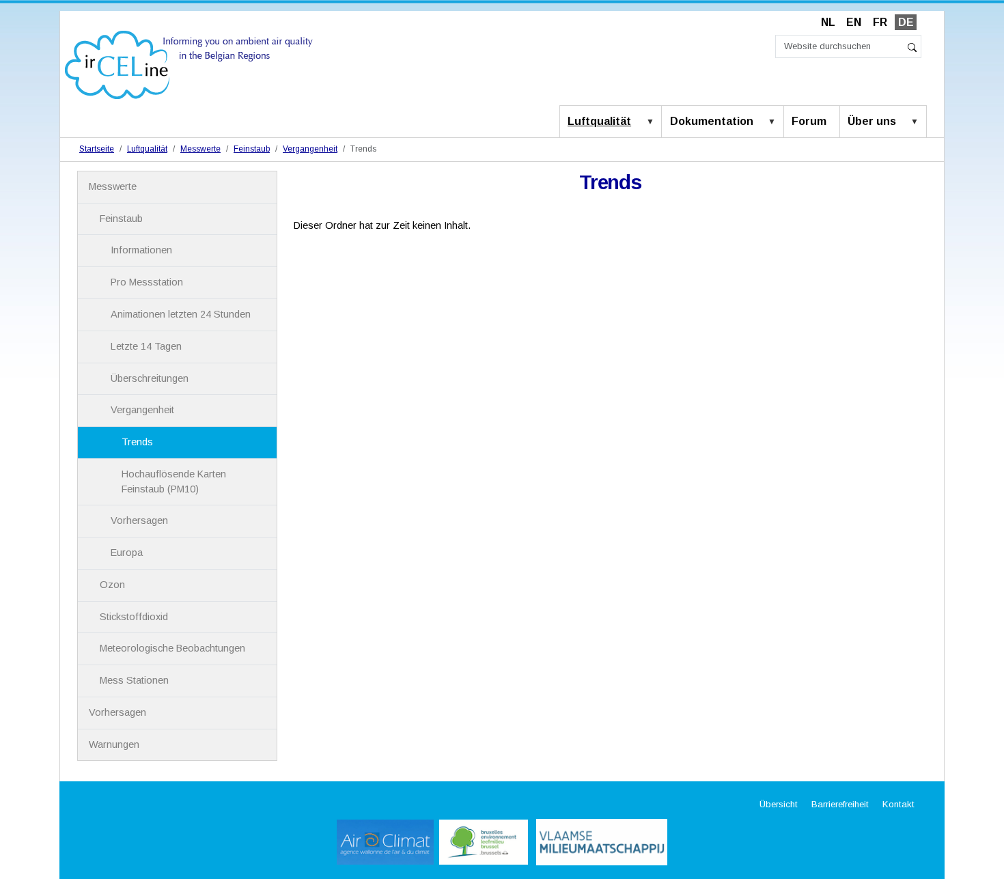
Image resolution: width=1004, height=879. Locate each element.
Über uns (872, 121)
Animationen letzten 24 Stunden (181, 314)
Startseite (96, 149)
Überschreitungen (150, 378)
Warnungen (114, 744)
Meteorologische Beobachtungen (172, 648)
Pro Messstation (147, 282)
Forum (809, 121)
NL (828, 22)
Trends (137, 441)
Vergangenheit (310, 149)
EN (853, 22)
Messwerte (200, 149)
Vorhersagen (139, 520)
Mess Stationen (134, 680)
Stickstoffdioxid (134, 616)
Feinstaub (252, 149)
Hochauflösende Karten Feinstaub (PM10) (174, 481)
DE (906, 22)
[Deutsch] (189, 64)
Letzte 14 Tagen (146, 346)
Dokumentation (711, 121)
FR (880, 22)
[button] (653, 122)
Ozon (112, 584)
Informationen (141, 250)
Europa (127, 552)
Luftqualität (599, 121)
